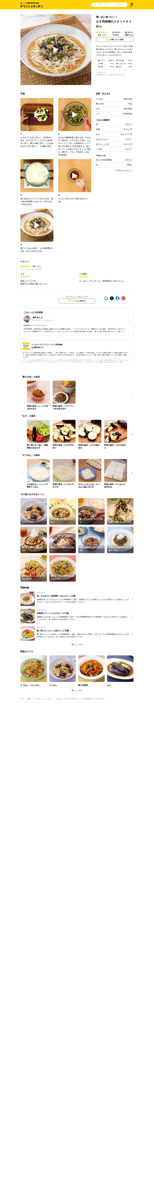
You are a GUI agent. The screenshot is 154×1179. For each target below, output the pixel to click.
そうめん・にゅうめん (43, 698)
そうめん (100, 99)
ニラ (98, 114)
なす (98, 109)
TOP (22, 698)
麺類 (29, 698)
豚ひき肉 (100, 104)
